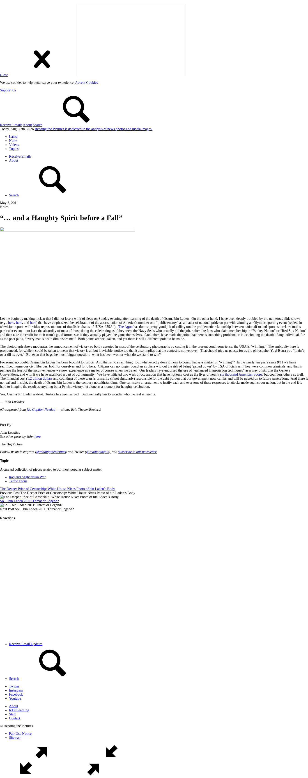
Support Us (8, 90)
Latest (13, 136)
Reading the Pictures (93, 129)
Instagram (16, 690)
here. (37, 436)
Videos (14, 145)
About (27, 125)
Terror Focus (18, 481)
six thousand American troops (241, 374)
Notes (13, 141)
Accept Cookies (86, 82)
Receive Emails (11, 125)
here (11, 322)
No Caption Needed (41, 409)
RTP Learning (19, 710)
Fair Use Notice (20, 733)
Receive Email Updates (25, 644)
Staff (12, 714)
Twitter (14, 686)
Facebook (16, 694)
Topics (13, 149)
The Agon (125, 327)
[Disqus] (154, 581)
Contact (14, 718)
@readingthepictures (51, 452)
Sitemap (15, 737)
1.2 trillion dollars (39, 378)
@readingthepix (97, 452)
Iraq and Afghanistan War (27, 477)
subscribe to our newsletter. (137, 452)
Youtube (15, 698)
